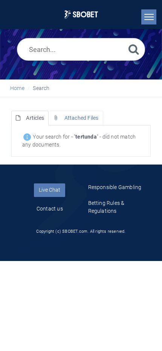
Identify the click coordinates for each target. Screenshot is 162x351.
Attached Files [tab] (81, 118)
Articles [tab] (35, 118)
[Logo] (81, 14)
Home (17, 88)
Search (41, 88)
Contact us (50, 209)
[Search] (133, 49)
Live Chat (49, 190)
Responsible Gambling (115, 187)
